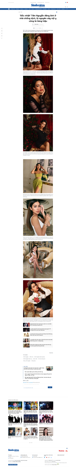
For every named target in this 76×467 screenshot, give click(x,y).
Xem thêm (67, 9)
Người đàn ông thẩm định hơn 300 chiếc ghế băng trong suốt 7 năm (30, 412)
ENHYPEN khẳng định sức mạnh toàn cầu (15, 424)
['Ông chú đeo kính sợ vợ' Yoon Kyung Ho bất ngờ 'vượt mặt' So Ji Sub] (46, 405)
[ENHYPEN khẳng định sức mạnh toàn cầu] (15, 418)
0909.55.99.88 (24, 456)
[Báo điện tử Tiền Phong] (61, 451)
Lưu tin (2, 33)
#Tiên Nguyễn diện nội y (27, 358)
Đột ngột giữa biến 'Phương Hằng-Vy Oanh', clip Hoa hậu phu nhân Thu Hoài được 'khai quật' (38, 378)
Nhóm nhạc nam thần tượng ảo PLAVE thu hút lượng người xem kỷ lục (31, 425)
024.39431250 (11, 458)
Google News (56, 12)
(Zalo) (27, 456)
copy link (38, 28)
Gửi (50, 387)
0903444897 (35, 456)
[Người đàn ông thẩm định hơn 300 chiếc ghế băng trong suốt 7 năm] (31, 405)
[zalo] (52, 457)
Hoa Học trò (47, 2)
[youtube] (67, 2)
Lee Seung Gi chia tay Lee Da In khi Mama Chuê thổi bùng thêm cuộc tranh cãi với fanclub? (41, 334)
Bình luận (2, 36)
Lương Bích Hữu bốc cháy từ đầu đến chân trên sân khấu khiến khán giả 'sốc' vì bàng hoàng (41, 340)
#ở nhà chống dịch (41, 358)
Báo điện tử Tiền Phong (38, 5)
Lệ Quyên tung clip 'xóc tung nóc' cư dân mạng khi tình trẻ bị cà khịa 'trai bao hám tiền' (34, 368)
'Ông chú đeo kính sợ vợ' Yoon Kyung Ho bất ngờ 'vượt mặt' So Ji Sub (46, 412)
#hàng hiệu (33, 360)
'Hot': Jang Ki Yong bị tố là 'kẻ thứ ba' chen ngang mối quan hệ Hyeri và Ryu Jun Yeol (38, 374)
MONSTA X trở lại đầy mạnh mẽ (46, 423)
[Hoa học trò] (67, 451)
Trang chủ (9, 9)
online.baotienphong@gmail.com (37, 457)
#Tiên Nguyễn (25, 356)
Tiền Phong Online (33, 2)
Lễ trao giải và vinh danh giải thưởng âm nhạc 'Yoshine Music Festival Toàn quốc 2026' (15, 412)
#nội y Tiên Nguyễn (26, 360)
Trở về (2, 38)
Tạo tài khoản (30, 382)
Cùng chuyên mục (13, 400)
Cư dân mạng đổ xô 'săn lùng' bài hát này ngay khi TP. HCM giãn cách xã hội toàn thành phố (40, 329)
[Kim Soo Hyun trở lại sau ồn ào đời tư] (15, 431)
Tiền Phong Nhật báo (40, 2)
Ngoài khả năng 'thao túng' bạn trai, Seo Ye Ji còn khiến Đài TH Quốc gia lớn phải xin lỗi (40, 324)
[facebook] (65, 2)
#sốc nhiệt (35, 358)
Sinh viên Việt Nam (13, 450)
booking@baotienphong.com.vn (26, 457)
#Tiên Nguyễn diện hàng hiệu (39, 356)
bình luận (42, 28)
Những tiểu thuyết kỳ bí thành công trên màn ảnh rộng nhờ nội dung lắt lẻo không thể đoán (40, 345)
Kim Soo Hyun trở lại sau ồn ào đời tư (14, 437)
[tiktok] (49, 457)
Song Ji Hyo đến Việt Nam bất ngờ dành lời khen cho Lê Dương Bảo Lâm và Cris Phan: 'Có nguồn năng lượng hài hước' (46, 438)
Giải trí (20, 12)
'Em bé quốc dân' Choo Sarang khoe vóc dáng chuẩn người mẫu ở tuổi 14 (31, 437)
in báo (40, 28)
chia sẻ (34, 28)
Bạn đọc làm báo (13, 464)
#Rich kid (31, 356)
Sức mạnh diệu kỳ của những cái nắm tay (34, 371)
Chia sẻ (2, 31)
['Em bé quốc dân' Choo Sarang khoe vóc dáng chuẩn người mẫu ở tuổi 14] (31, 431)
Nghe (2, 28)
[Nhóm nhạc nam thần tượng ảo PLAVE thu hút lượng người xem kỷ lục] (31, 418)
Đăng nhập (25, 382)
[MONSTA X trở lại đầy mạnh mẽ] (46, 418)
